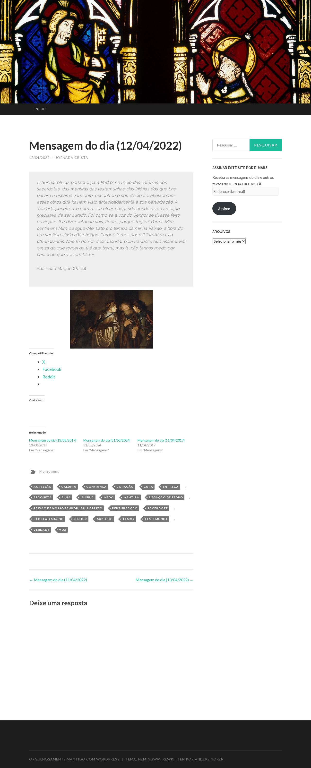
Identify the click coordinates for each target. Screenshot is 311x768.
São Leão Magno (49, 519)
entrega (171, 486)
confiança (96, 486)
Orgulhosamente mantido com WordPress (74, 759)
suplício (105, 519)
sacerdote (157, 508)
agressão (43, 486)
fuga (66, 497)
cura (148, 486)
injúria (87, 497)
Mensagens (49, 471)
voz (62, 529)
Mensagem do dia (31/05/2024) (106, 440)
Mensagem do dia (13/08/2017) (52, 440)
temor (128, 519)
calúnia (68, 486)
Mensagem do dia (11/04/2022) (58, 579)
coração (125, 486)
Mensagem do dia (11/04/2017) (161, 440)
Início (40, 109)
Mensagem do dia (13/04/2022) (164, 579)
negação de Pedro (166, 497)
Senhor (80, 519)
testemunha (156, 519)
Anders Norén (209, 759)
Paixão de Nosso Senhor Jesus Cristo (68, 508)
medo (109, 497)
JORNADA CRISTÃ (71, 157)
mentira (131, 497)
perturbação (125, 508)
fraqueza (43, 497)
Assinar (224, 208)
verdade (41, 529)
